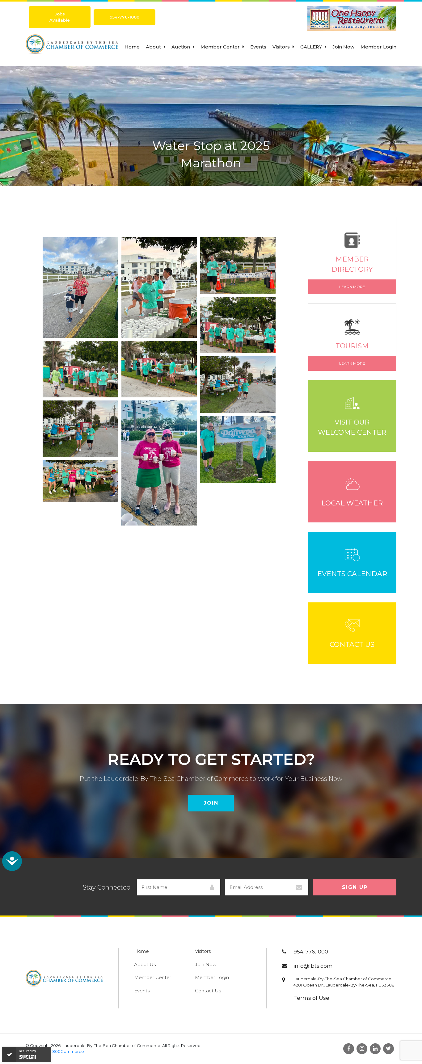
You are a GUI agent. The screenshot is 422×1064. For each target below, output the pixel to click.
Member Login (378, 47)
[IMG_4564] (238, 325)
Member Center (220, 47)
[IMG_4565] (80, 369)
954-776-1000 (124, 17)
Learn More (352, 286)
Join (211, 803)
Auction (181, 47)
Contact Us (208, 991)
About (154, 47)
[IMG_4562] (159, 287)
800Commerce (68, 1051)
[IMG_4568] (238, 384)
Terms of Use (311, 998)
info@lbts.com (313, 966)
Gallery (311, 47)
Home (132, 47)
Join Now (343, 47)
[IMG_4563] (238, 265)
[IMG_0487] (80, 287)
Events (258, 47)
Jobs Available (59, 17)
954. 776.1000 (310, 952)
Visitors (281, 47)
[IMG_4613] (159, 463)
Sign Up (355, 887)
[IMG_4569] (80, 428)
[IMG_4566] (159, 369)
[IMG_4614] (238, 449)
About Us (145, 964)
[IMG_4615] (80, 481)
